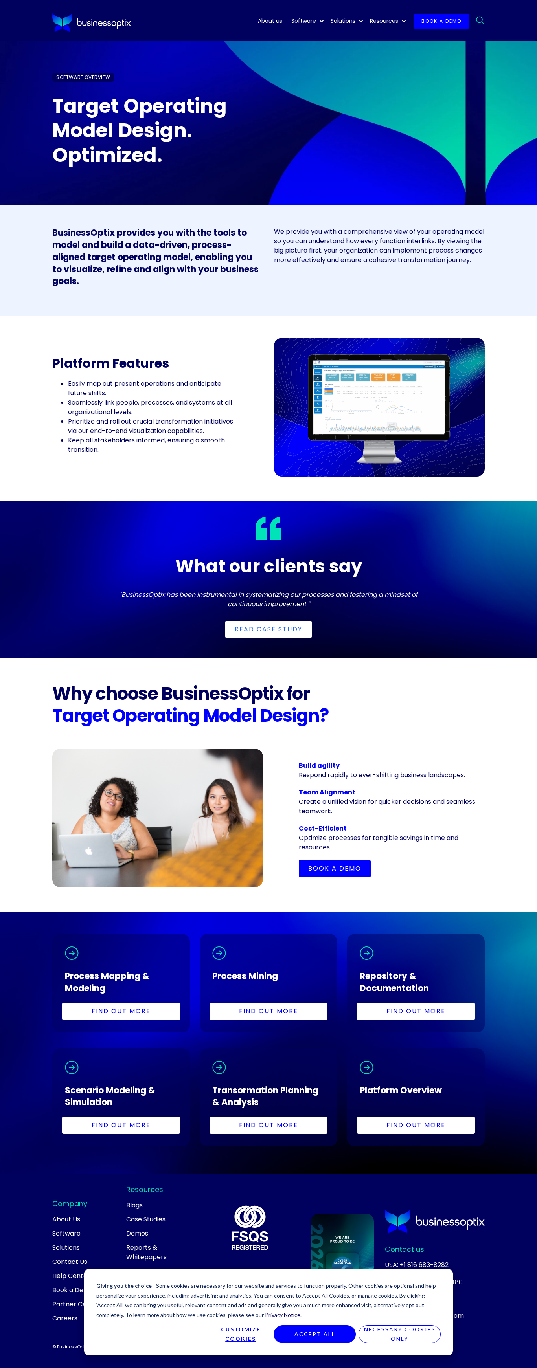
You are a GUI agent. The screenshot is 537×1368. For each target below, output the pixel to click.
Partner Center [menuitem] (76, 1304)
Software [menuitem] (66, 1233)
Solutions (343, 21)
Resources (384, 21)
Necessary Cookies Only (400, 1334)
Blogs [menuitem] (134, 1205)
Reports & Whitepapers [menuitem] (146, 1252)
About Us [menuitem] (66, 1219)
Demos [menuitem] (137, 1233)
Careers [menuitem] (64, 1318)
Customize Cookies (241, 1334)
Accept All (314, 1334)
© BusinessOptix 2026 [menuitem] (76, 1347)
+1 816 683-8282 (424, 1264)
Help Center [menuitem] (71, 1275)
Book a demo (441, 21)
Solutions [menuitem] (66, 1247)
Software (303, 21)
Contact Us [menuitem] (69, 1261)
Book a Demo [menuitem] (73, 1290)
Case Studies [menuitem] (146, 1219)
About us (270, 21)
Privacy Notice (282, 1314)
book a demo (334, 868)
